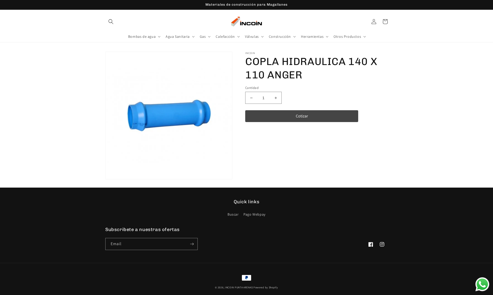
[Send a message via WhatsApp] (482, 284)
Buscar (233, 214)
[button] (111, 21)
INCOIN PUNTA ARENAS (239, 287)
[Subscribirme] (191, 244)
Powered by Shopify (265, 287)
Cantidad (252, 88)
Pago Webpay (254, 214)
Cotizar (302, 116)
